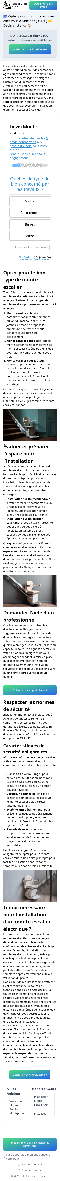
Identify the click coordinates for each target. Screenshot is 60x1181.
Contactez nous (32, 1170)
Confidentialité (29, 257)
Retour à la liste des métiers (31, 247)
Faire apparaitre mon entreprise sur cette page (29, 1156)
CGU (21, 257)
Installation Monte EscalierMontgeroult (18, 1107)
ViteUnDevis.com (26, 259)
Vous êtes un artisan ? (42, 259)
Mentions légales (31, 1164)
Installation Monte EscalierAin (41, 1101)
